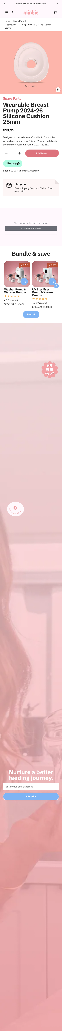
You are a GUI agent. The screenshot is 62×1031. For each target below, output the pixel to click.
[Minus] (6, 153)
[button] (55, 12)
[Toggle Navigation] (6, 12)
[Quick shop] (24, 281)
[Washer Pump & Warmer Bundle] (17, 274)
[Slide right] (57, 3)
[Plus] (19, 153)
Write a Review (33, 229)
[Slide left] (4, 3)
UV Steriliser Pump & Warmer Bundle (43, 292)
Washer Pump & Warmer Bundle (15, 291)
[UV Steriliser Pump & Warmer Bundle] (45, 274)
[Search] (12, 12)
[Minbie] (31, 12)
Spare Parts (18, 21)
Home (7, 21)
